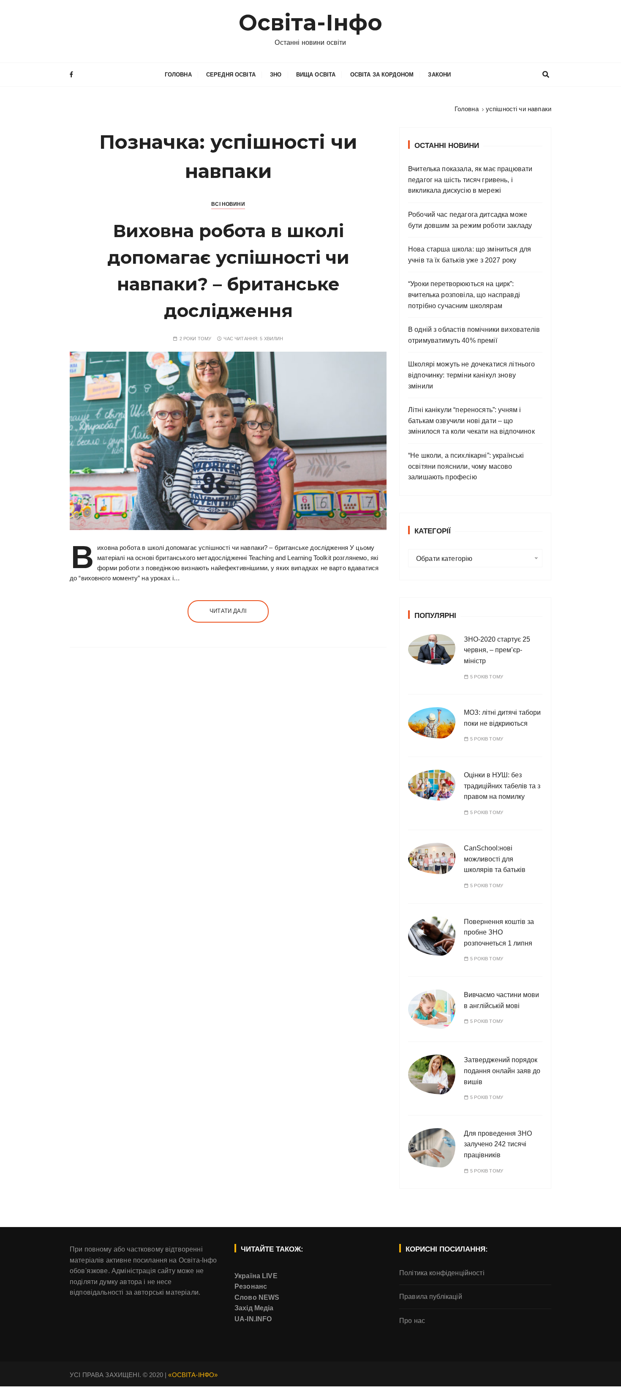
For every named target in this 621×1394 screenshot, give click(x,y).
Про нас (412, 1320)
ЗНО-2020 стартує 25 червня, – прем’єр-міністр (497, 650)
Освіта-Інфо (311, 22)
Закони (439, 74)
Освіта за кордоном (382, 74)
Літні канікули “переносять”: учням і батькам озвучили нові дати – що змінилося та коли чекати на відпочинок (471, 420)
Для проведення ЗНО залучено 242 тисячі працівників (498, 1144)
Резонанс (250, 1286)
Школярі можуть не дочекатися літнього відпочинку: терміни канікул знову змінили (471, 375)
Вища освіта (316, 74)
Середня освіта (231, 74)
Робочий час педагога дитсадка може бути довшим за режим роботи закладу (470, 220)
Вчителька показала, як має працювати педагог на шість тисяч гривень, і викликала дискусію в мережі (470, 179)
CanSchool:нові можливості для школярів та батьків (495, 859)
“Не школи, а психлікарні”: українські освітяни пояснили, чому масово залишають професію (466, 466)
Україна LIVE (256, 1275)
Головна (178, 74)
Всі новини (228, 204)
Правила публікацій (430, 1296)
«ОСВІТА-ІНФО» (193, 1374)
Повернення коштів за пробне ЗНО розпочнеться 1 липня (499, 932)
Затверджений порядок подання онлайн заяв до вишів (502, 1070)
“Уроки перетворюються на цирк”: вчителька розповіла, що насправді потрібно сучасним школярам (464, 294)
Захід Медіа (254, 1308)
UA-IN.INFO (253, 1319)
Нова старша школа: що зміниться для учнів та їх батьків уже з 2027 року (469, 255)
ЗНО (275, 74)
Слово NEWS (257, 1297)
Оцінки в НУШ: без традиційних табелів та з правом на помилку (502, 785)
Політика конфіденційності (442, 1272)
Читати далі (228, 611)
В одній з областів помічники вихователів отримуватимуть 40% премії (474, 335)
